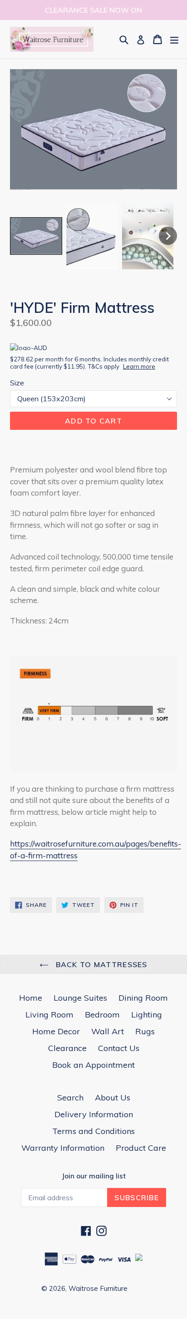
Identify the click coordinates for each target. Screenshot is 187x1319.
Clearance (67, 1048)
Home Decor (56, 1031)
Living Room (49, 1014)
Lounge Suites (80, 998)
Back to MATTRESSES (100, 964)
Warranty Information (62, 1148)
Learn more (139, 366)
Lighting (146, 1014)
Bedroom (102, 1014)
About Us (112, 1097)
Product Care (141, 1148)
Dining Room (143, 998)
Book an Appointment (93, 1065)
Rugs (145, 1031)
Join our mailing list (94, 1176)
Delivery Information (93, 1114)
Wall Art (107, 1031)
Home (30, 998)
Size (17, 382)
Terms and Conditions (93, 1131)
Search (70, 1097)
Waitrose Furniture (98, 1288)
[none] (36, 236)
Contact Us (118, 1048)
